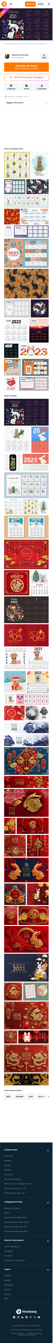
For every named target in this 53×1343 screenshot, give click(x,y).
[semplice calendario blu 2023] (37, 246)
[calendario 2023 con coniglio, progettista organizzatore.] (15, 803)
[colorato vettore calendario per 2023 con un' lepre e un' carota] (17, 514)
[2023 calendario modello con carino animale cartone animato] (26, 645)
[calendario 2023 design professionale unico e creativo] (31, 382)
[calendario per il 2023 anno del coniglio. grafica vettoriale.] (26, 486)
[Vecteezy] (4, 4)
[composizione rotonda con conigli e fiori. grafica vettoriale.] (13, 359)
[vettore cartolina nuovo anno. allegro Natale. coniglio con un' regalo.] (37, 826)
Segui (44, 58)
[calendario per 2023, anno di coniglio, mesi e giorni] (20, 866)
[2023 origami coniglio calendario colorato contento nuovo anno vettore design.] (31, 537)
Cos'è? (26, 97)
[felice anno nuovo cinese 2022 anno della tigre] (39, 440)
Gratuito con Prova (26, 67)
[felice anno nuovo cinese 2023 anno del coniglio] (14, 880)
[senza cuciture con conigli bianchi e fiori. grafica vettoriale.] (15, 201)
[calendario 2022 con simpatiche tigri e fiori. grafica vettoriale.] (26, 753)
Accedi (40, 4)
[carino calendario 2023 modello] (17, 441)
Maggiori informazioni (15, 101)
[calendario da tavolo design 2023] (19, 458)
